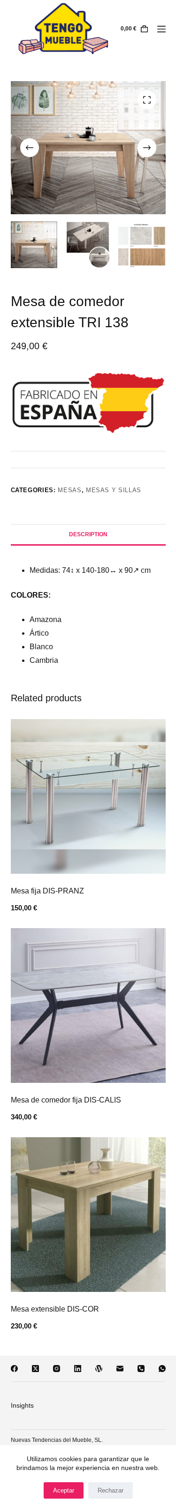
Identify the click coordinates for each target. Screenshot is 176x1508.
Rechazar (110, 1490)
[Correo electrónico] (119, 1368)
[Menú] (161, 29)
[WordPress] (98, 1368)
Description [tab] (88, 534)
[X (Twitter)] (35, 1368)
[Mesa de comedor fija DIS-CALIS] (88, 1005)
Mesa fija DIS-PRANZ (47, 891)
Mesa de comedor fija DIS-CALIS (66, 1100)
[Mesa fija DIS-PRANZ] (88, 796)
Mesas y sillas (113, 490)
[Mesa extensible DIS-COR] (88, 1214)
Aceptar (63, 1490)
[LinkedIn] (77, 1368)
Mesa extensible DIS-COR (55, 1309)
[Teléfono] (141, 1368)
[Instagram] (56, 1368)
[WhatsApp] (162, 1368)
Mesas (69, 490)
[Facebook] (14, 1368)
